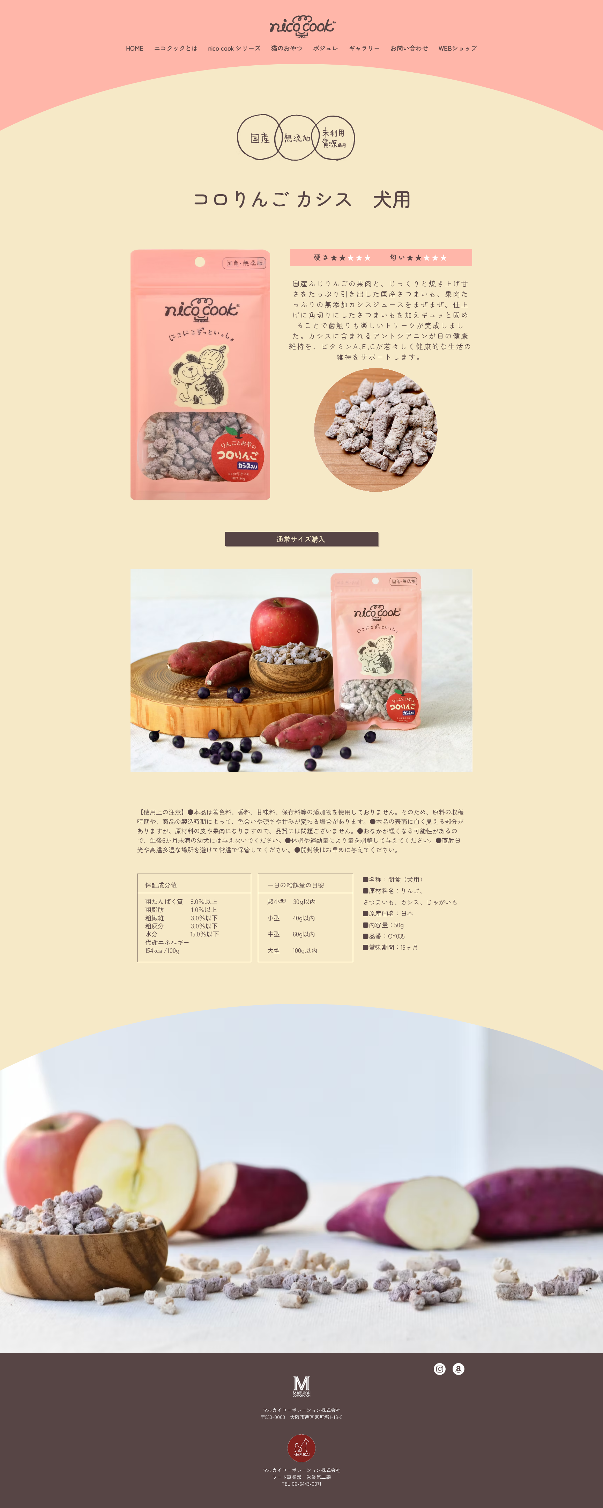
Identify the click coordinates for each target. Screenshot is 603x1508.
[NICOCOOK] (440, 1369)
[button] (234, 48)
